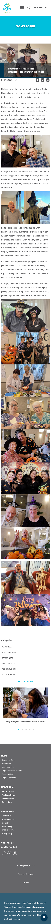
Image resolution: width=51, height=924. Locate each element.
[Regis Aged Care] (7, 8)
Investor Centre (8, 830)
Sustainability (7, 826)
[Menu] (22, 8)
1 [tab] (18, 729)
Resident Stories (9, 675)
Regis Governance (9, 819)
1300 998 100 (39, 7)
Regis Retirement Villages (12, 771)
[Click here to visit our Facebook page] (4, 853)
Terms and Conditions (26, 874)
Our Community (9, 669)
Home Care (6, 763)
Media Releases (8, 663)
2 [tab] (22, 729)
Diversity (5, 823)
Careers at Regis (8, 774)
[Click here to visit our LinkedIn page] (9, 853)
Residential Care (8, 760)
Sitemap (26, 883)
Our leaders (6, 816)
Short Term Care (8, 767)
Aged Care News (9, 652)
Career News (7, 658)
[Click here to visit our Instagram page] (15, 853)
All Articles (7, 647)
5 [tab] (33, 729)
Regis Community (8, 778)
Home (4, 756)
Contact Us (7, 843)
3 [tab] (26, 729)
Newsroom (7, 787)
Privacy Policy (7, 833)
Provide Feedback (9, 847)
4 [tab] (30, 729)
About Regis (7, 811)
